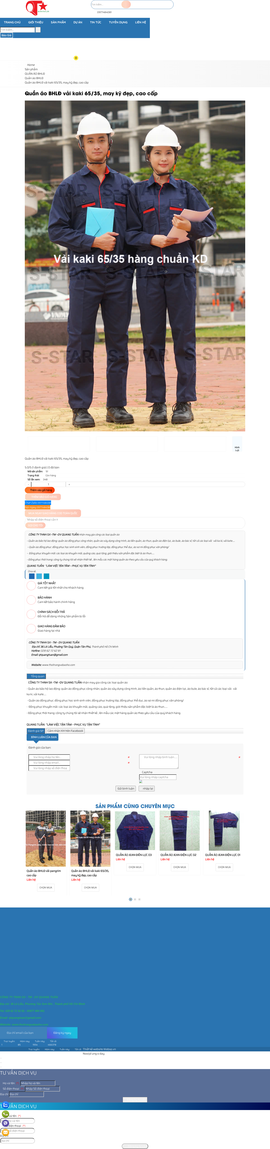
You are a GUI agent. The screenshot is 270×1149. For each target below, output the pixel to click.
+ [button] (69, 484)
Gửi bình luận (125, 788)
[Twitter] (39, 576)
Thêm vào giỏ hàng (41, 490)
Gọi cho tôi (35, 525)
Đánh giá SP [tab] (36, 731)
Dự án (77, 22)
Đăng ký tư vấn (136, 1100)
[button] (79, 29)
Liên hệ (140, 22)
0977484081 (104, 12)
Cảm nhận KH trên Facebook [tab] (65, 731)
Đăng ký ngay (62, 1033)
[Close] (1, 1058)
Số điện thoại (13, 1089)
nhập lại (147, 788)
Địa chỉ (4, 1094)
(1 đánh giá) (39, 467)
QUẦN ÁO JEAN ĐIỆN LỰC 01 (180, 855)
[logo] (37, 15)
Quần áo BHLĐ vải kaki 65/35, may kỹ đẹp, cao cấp (47, 873)
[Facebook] (31, 576)
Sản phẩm (58, 22)
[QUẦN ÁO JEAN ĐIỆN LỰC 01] (182, 831)
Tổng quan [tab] (37, 676)
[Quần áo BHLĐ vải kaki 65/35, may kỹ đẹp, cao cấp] (48, 839)
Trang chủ (12, 22)
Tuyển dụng (118, 22)
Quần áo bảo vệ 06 (219, 815)
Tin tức (95, 22)
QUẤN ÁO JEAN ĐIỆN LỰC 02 (136, 855)
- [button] (28, 484)
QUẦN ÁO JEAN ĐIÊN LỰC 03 (91, 855)
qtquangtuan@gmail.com (53, 655)
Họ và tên (10, 1083)
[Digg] (46, 576)
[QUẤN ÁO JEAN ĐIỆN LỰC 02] (137, 831)
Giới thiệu (35, 22)
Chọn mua (48, 887)
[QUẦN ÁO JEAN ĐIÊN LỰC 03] (92, 831)
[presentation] (30, 254)
